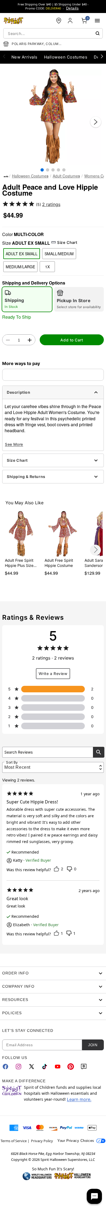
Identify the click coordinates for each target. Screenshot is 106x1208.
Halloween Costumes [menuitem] (66, 57)
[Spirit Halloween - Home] (13, 21)
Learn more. (79, 1099)
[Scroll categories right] (102, 56)
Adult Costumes (66, 176)
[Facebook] (5, 1066)
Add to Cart (71, 340)
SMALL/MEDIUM (59, 253)
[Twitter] (31, 1066)
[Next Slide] (95, 122)
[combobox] (53, 33)
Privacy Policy (42, 1140)
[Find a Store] (58, 20)
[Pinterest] (70, 1066)
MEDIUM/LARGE (20, 266)
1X (47, 266)
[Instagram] (18, 1066)
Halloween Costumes (30, 176)
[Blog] (83, 1066)
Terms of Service (14, 1140)
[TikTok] (44, 1066)
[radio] (27, 299)
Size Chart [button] (67, 242)
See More (14, 444)
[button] (53, 116)
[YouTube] (57, 1066)
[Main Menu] (97, 20)
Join (92, 1045)
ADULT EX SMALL (22, 253)
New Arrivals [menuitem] (24, 57)
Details (72, 8)
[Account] (70, 20)
